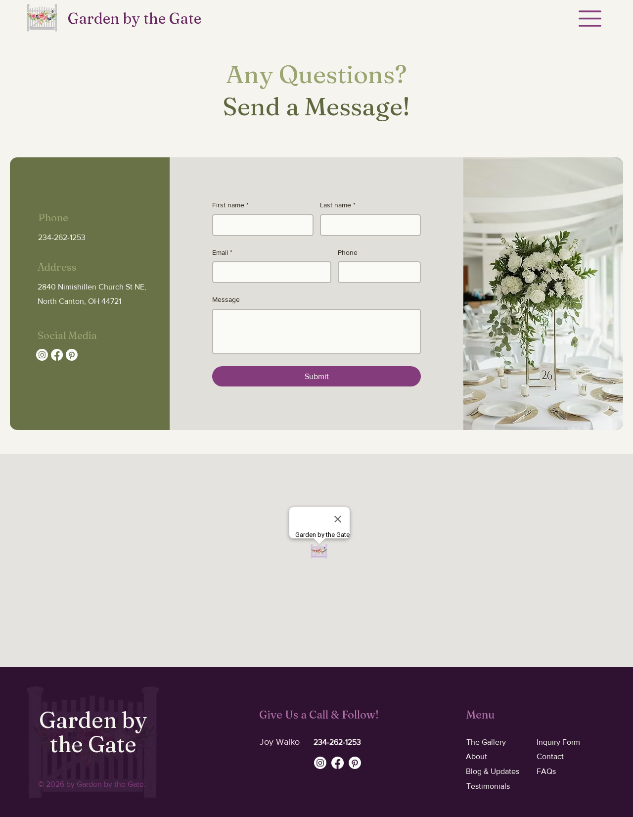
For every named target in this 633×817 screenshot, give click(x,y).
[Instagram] (42, 355)
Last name (338, 205)
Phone (348, 252)
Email (222, 252)
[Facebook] (57, 355)
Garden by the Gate (134, 18)
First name (230, 205)
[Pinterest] (72, 355)
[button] (590, 18)
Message (226, 299)
